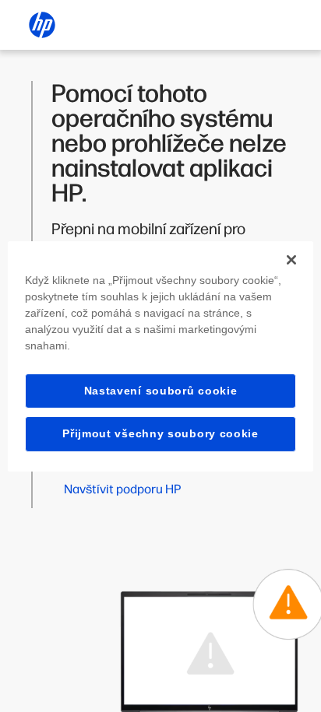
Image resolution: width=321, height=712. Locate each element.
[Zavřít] (291, 259)
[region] (160, 355)
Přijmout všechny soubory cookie (160, 433)
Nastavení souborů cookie (161, 390)
